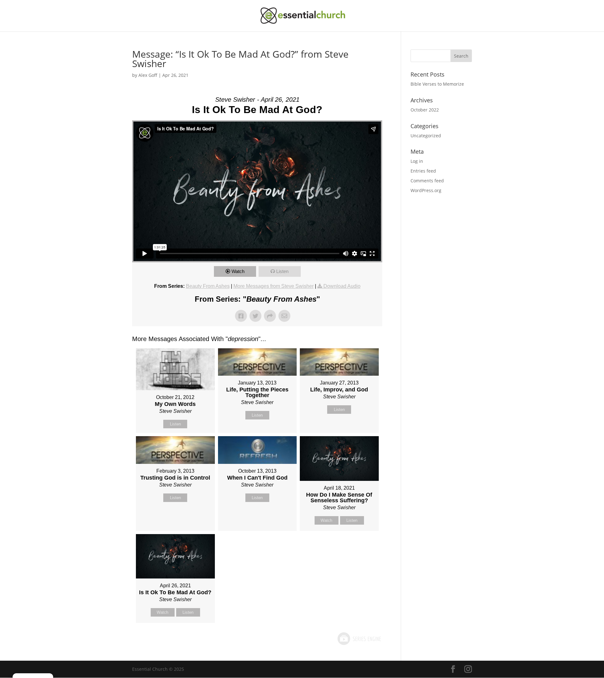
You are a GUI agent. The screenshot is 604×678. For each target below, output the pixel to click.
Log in (417, 161)
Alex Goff (147, 75)
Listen (282, 271)
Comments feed (427, 181)
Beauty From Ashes (208, 286)
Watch (238, 271)
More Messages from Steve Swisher (273, 286)
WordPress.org (426, 190)
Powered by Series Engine (359, 638)
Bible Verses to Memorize (437, 84)
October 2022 (425, 110)
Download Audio (342, 286)
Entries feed (423, 171)
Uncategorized (426, 136)
